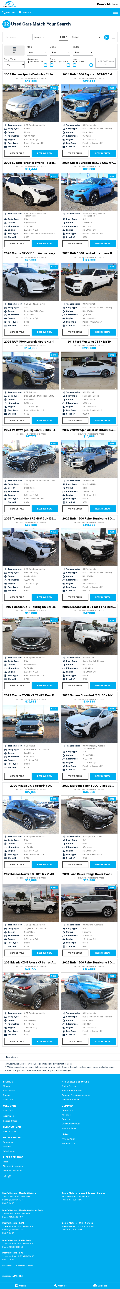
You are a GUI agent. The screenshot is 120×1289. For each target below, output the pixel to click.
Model (53, 47)
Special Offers (10, 1121)
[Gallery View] (106, 37)
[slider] (45, 65)
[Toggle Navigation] (115, 12)
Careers (66, 1119)
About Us (66, 1114)
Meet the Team (69, 1128)
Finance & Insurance (13, 1166)
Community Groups (71, 1123)
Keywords (39, 37)
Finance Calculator (12, 1170)
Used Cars (8, 1099)
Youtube (7, 1146)
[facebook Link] (5, 1177)
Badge (76, 47)
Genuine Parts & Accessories (76, 1095)
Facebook (8, 1142)
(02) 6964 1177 (16, 1200)
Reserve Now (44, 153)
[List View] (113, 37)
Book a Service (69, 1086)
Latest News (9, 1151)
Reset (63, 37)
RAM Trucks (9, 1090)
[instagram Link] (10, 1177)
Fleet (5, 1161)
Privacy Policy (68, 1139)
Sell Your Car (9, 1131)
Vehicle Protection (71, 1099)
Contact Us (67, 1110)
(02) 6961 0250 (16, 1229)
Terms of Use (68, 1143)
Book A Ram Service (72, 1090)
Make (29, 47)
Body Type (9, 59)
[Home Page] (9, 4)
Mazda (6, 1086)
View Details (17, 153)
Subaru (6, 1095)
